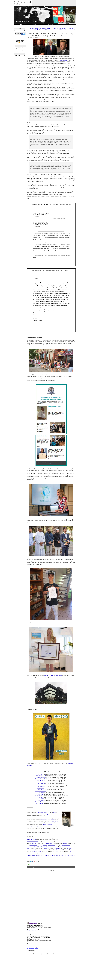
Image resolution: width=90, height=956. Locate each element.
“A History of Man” (46, 848)
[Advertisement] (54, 3)
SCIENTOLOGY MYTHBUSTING (32, 841)
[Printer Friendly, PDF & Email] (31, 865)
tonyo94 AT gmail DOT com (42, 812)
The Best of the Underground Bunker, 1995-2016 (36, 826)
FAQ (70, 851)
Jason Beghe (29, 855)
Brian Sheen (40, 794)
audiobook (53, 819)
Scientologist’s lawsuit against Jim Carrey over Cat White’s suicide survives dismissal (64, 29)
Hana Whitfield (72, 855)
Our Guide (29, 853)
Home (20, 24)
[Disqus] (51, 905)
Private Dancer (68, 848)
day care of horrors (66, 845)
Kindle (47, 819)
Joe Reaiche (37, 785)
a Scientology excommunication (49, 845)
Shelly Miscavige (34, 843)
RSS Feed (55, 953)
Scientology (50, 24)
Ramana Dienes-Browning (41, 791)
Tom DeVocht (34, 855)
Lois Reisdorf (42, 798)
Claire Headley (41, 789)
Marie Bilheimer (41, 783)
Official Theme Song (55, 851)
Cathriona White (65, 843)
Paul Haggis (46, 855)
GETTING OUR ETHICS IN (31, 839)
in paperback (43, 819)
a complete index (40, 822)
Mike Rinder (41, 792)
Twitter (54, 812)
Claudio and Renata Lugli (41, 778)
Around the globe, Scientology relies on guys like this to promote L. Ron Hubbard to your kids (38, 29)
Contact (59, 953)
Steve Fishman (34, 846)
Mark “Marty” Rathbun (53, 855)
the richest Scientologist (35, 849)
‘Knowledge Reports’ (33, 845)
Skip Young (37, 795)
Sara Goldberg (40, 780)
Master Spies (57, 848)
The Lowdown (22, 26)
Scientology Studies (37, 867)
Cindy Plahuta (40, 788)
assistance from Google (36, 851)
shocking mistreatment (58, 849)
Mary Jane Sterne (39, 802)
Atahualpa (49, 954)
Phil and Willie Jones (41, 800)
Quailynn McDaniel (40, 777)
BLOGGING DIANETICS (31, 834)
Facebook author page (44, 814)
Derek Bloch (41, 786)
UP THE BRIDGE (29, 838)
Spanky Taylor (66, 855)
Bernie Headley (39, 774)
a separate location (55, 821)
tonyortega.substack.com (20, 50)
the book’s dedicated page (47, 824)
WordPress (45, 954)
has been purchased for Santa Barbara (53, 675)
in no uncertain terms (64, 60)
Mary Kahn (41, 797)
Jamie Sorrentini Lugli (41, 775)
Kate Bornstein (39, 803)
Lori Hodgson (41, 782)
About (34, 24)
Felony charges (41, 846)
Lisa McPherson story (50, 843)
